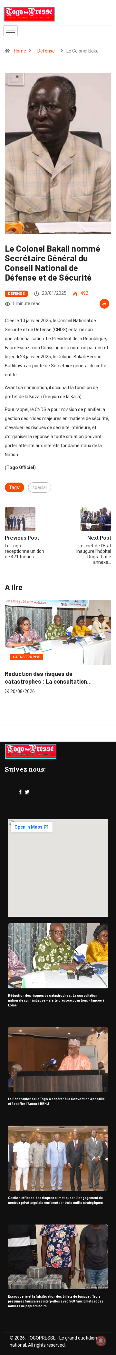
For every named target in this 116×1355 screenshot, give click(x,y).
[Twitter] (27, 792)
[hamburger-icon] (10, 30)
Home (20, 50)
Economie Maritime (73, 663)
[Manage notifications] (101, 1341)
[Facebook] (20, 792)
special (40, 487)
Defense (46, 50)
